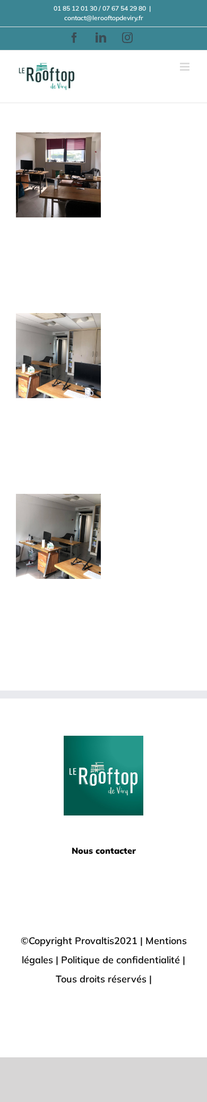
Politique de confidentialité (120, 960)
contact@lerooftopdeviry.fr (103, 18)
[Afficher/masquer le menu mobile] (185, 66)
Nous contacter (104, 850)
